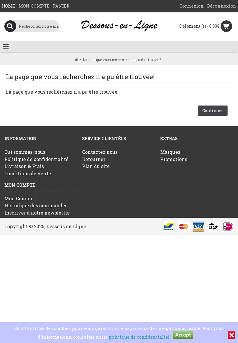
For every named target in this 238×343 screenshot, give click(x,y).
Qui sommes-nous (24, 152)
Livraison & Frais (24, 166)
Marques (170, 152)
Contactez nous (100, 152)
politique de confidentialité (139, 337)
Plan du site (96, 166)
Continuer (212, 110)
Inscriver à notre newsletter (37, 213)
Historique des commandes (35, 205)
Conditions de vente (27, 173)
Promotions (173, 159)
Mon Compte (19, 198)
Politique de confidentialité (36, 159)
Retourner (93, 159)
